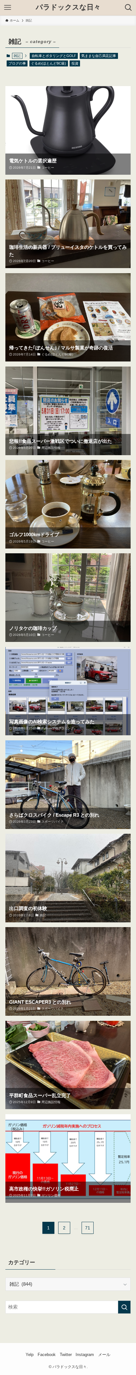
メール (104, 1354)
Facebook (47, 1354)
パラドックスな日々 (68, 7)
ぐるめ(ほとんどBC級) (48, 63)
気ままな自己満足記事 (98, 56)
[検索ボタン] (128, 7)
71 (87, 1227)
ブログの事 (17, 63)
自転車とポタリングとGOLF (54, 56)
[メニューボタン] (7, 7)
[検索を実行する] (124, 1307)
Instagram (85, 1354)
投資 (74, 63)
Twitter (66, 1354)
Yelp (30, 1354)
